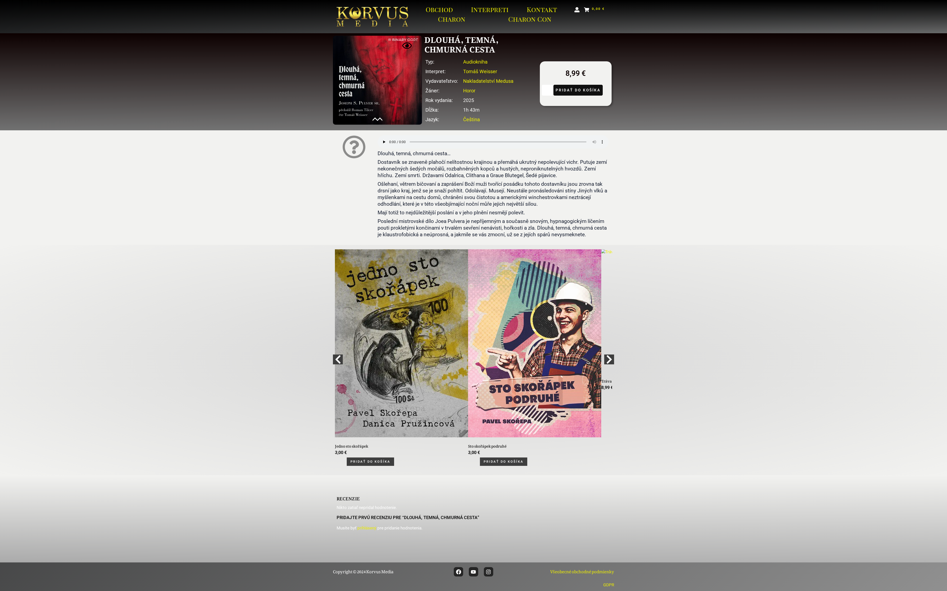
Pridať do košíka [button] (370, 461)
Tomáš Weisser (480, 71)
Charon (451, 19)
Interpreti (490, 9)
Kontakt (542, 9)
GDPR (608, 584)
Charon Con (529, 19)
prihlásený (366, 527)
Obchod (439, 9)
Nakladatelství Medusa (488, 81)
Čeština (471, 119)
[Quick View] (342, 461)
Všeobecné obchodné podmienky (582, 570)
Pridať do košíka (578, 90)
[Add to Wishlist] (547, 90)
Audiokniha (475, 62)
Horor (469, 91)
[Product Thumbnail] (407, 46)
